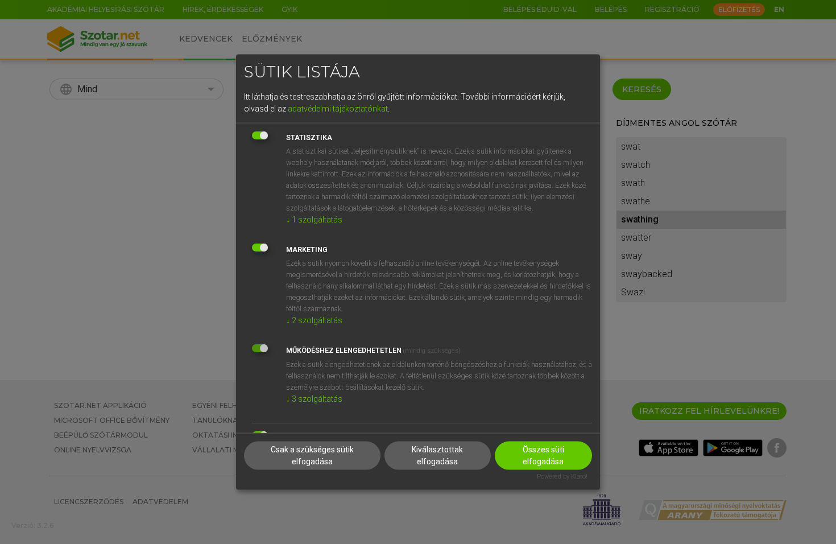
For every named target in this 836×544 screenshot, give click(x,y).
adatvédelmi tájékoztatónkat (338, 108)
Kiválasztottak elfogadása (437, 455)
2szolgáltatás (314, 319)
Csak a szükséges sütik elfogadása (312, 455)
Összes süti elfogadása (543, 455)
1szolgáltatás (314, 219)
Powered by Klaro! (562, 476)
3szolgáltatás (314, 398)
